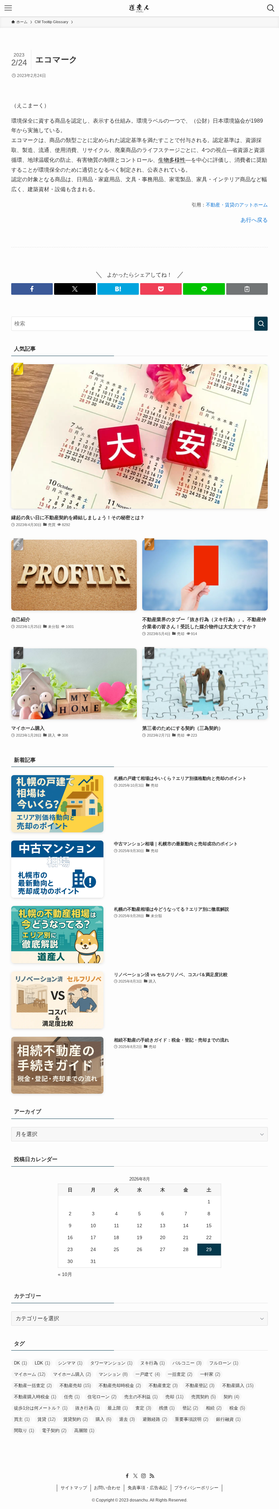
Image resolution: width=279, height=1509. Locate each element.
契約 (231, 1396)
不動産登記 (199, 1385)
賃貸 (46, 1419)
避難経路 (155, 1419)
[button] (32, 289)
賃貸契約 (75, 1419)
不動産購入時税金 (35, 1396)
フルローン (223, 1363)
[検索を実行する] (261, 324)
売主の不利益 (141, 1396)
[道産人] (139, 8)
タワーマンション (111, 1363)
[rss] (152, 1476)
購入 (103, 1419)
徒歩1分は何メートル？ (40, 1408)
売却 (174, 1396)
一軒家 (210, 1374)
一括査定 (180, 1374)
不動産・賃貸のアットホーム (237, 204)
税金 (237, 1408)
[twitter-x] (135, 1476)
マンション (113, 1374)
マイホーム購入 (72, 1374)
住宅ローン (101, 1396)
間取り (24, 1430)
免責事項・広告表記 (147, 1487)
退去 (127, 1419)
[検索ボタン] (271, 8)
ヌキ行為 (152, 1363)
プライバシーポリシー (196, 1487)
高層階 (84, 1430)
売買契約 (203, 1396)
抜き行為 (87, 1408)
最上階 (118, 1408)
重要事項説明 (191, 1419)
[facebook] (127, 1476)
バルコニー (187, 1363)
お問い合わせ (107, 1487)
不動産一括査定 (33, 1385)
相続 (213, 1408)
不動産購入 (237, 1385)
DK (20, 1363)
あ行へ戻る (254, 220)
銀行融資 (228, 1419)
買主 (22, 1419)
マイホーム (29, 1374)
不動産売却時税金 (120, 1385)
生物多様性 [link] (171, 160)
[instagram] (144, 1476)
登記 (190, 1408)
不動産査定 (163, 1385)
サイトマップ (74, 1487)
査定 (143, 1408)
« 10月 (65, 1274)
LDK (42, 1363)
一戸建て (147, 1374)
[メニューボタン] (8, 8)
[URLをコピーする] (247, 289)
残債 (167, 1408)
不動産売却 (75, 1385)
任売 (72, 1396)
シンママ (70, 1363)
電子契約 (54, 1430)
